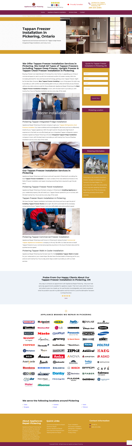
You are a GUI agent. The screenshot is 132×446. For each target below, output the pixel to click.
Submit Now (96, 98)
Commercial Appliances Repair (56, 424)
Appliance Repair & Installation (57, 12)
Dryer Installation (73, 424)
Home (43, 12)
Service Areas (73, 12)
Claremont (55, 404)
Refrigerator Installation (75, 428)
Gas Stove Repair (52, 426)
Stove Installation (73, 430)
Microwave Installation (74, 426)
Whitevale (85, 407)
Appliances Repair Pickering (76, 444)
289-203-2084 (95, 8)
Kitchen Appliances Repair (54, 428)
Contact (82, 12)
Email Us (94, 424)
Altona (25, 404)
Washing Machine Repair (54, 432)
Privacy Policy (72, 432)
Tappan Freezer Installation (34, 16)
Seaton (84, 404)
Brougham (26, 407)
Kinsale (55, 407)
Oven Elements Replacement (55, 430)
